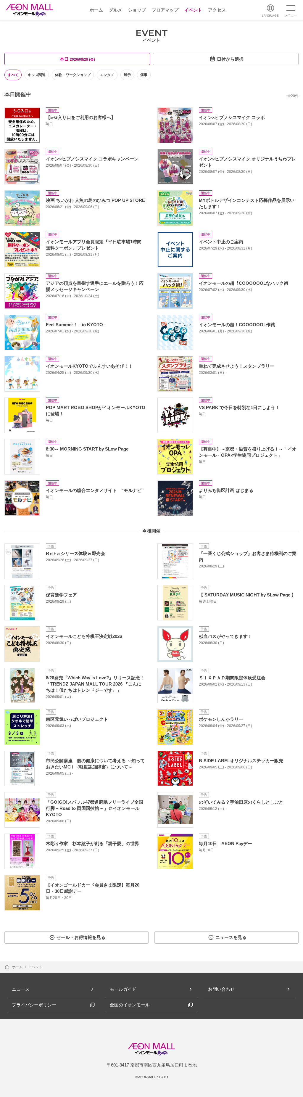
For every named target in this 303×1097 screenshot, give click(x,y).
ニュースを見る (230, 937)
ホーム (18, 967)
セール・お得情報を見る (81, 937)
